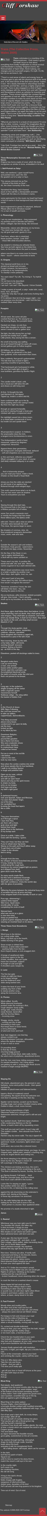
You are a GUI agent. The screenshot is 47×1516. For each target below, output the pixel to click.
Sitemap (8, 1505)
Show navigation (3, 18)
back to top (42, 1511)
